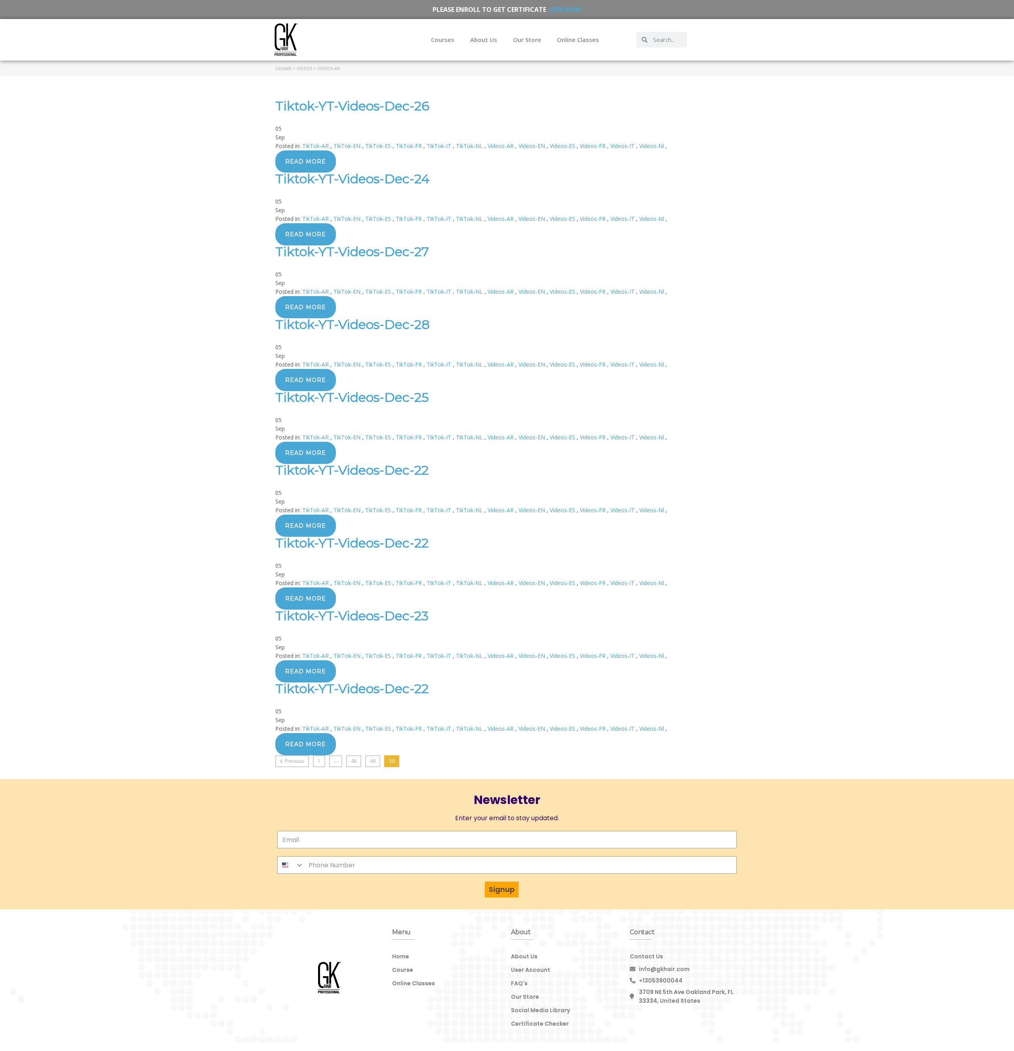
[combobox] (291, 865)
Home (400, 956)
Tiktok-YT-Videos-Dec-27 (352, 251)
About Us (483, 40)
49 (372, 761)
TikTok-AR (316, 146)
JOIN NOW (565, 9)
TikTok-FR (409, 146)
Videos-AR (501, 146)
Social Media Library (540, 1010)
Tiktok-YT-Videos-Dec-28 (352, 324)
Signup (502, 889)
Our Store (527, 40)
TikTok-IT (440, 146)
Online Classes (578, 40)
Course (402, 970)
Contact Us (646, 956)
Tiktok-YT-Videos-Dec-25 (352, 397)
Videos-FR (593, 146)
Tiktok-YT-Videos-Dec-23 (352, 615)
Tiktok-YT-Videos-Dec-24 (352, 178)
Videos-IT (623, 146)
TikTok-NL (470, 146)
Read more (305, 161)
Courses (442, 40)
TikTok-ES (379, 146)
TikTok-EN (348, 146)
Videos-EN (532, 146)
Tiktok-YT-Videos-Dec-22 (352, 470)
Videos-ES (563, 146)
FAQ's (519, 983)
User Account (530, 970)
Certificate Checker (540, 1024)
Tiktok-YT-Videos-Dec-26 (352, 106)
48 (353, 761)
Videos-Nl (652, 146)
